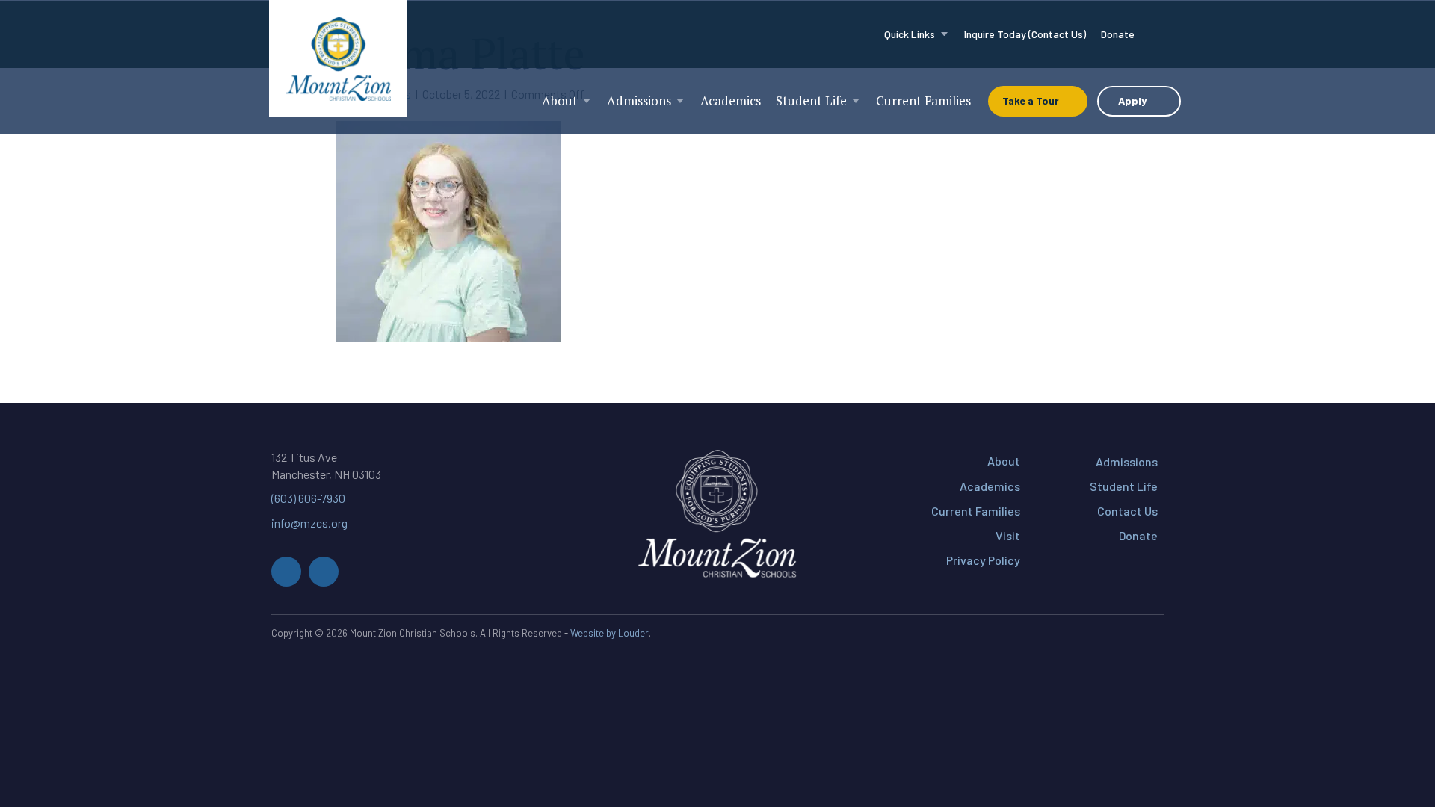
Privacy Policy (983, 560)
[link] (917, 34)
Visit (1008, 535)
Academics (990, 486)
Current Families (975, 511)
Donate (1138, 535)
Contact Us (1127, 511)
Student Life (1124, 486)
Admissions (1127, 461)
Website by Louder (609, 633)
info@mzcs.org (309, 523)
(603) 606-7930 (308, 498)
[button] (286, 572)
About (1003, 461)
